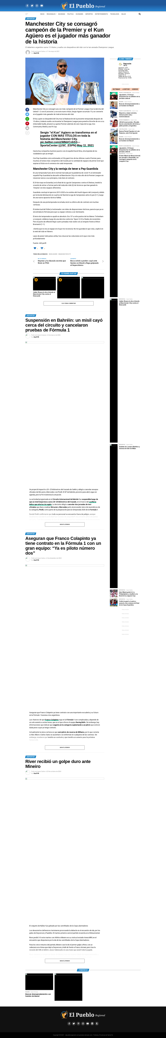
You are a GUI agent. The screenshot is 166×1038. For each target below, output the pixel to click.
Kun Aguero (53, 254)
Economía (79, 14)
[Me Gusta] (35, 248)
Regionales (51, 14)
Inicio (42, 14)
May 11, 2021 (85, 145)
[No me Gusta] (42, 248)
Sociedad (61, 14)
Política (70, 14)
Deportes (89, 14)
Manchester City (65, 254)
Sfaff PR (36, 53)
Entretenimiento (101, 14)
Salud (123, 14)
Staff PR (36, 337)
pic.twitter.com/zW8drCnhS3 (58, 142)
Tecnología (114, 14)
